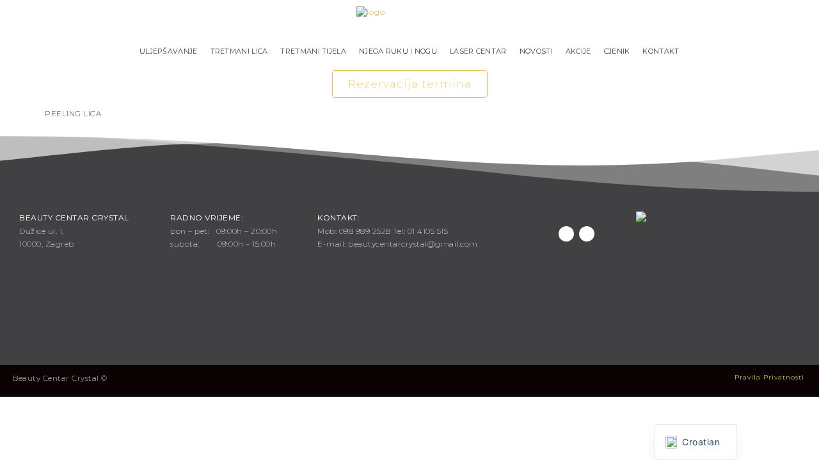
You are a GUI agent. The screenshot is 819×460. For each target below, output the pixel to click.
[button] (410, 84)
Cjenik (617, 51)
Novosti (536, 51)
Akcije (578, 51)
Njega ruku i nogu (398, 51)
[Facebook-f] (566, 233)
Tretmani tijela (313, 51)
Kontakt (660, 51)
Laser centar (478, 51)
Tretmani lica (239, 51)
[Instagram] (586, 233)
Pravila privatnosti (769, 377)
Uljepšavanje (168, 51)
